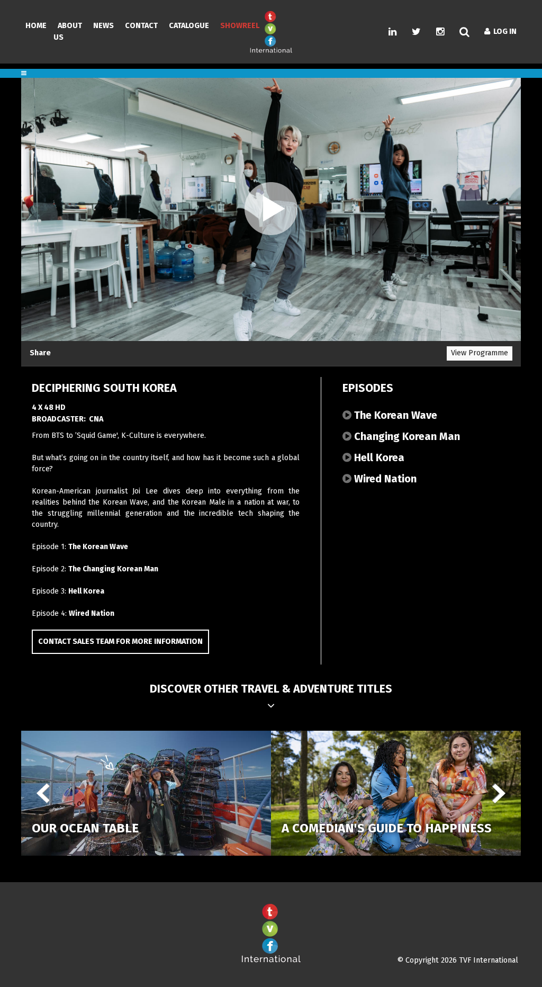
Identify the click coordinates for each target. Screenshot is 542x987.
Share (40, 352)
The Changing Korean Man (113, 568)
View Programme (479, 352)
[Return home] (271, 960)
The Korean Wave (98, 546)
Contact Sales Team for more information (120, 641)
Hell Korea (86, 591)
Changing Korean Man (405, 436)
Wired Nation (91, 613)
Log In (503, 31)
